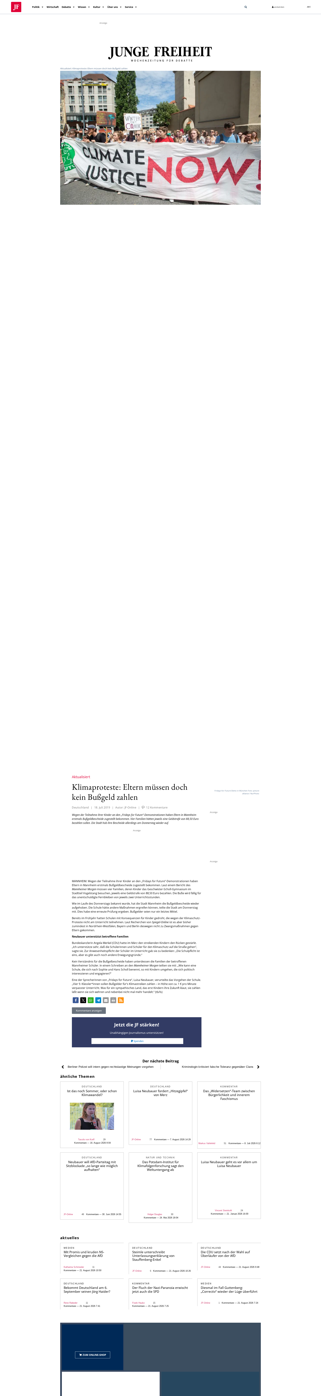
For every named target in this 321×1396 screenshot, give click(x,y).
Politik (36, 7)
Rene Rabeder (70, 1303)
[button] (246, 7)
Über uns (112, 7)
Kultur (96, 7)
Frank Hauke (138, 1303)
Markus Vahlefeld (206, 1143)
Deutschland (80, 807)
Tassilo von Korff (86, 1139)
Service (129, 7)
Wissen (82, 7)
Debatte (66, 7)
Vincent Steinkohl (223, 1210)
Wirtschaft (53, 7)
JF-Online (136, 1139)
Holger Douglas (154, 1214)
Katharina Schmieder (74, 1267)
